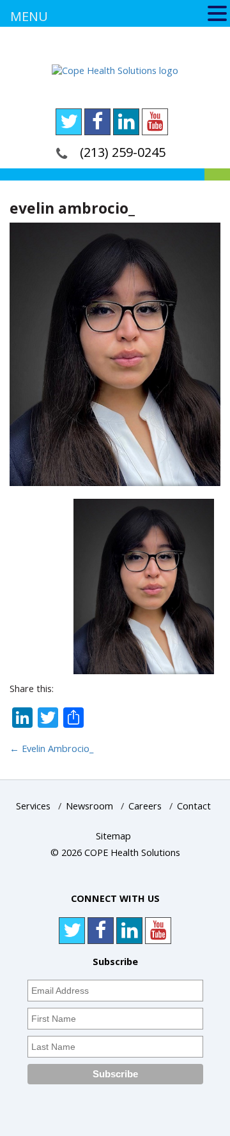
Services (33, 806)
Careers (145, 806)
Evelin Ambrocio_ (51, 748)
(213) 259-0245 (122, 152)
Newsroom (89, 806)
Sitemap (113, 836)
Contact (194, 806)
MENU (29, 16)
